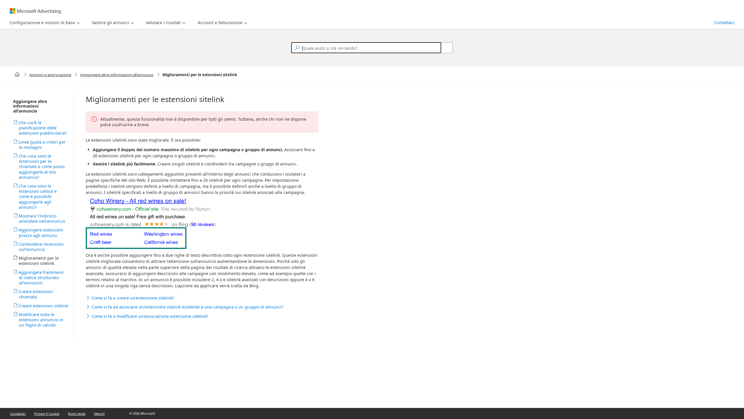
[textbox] (366, 47)
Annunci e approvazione (50, 74)
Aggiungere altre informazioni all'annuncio (116, 74)
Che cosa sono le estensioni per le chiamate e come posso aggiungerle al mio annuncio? (42, 166)
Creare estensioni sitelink (43, 306)
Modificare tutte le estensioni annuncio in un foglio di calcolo (41, 320)
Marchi (99, 413)
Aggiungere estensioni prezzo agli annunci (41, 232)
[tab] (41, 22)
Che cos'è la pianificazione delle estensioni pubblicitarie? (43, 128)
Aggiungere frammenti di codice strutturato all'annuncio (41, 278)
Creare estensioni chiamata (36, 294)
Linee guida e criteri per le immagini (42, 144)
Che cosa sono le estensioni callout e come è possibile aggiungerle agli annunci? (38, 196)
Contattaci (724, 22)
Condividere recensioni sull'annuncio (41, 246)
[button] (202, 298)
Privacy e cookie (46, 413)
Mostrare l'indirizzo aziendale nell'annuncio (42, 218)
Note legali (76, 413)
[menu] (44, 22)
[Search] (444, 48)
